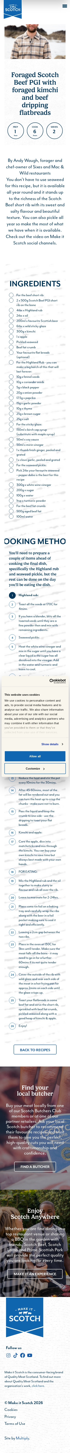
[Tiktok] (15, 1355)
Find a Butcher (35, 1166)
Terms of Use (14, 1423)
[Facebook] (22, 1355)
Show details (49, 744)
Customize (33, 768)
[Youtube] (29, 1355)
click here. (38, 1386)
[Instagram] (8, 1355)
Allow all (35, 756)
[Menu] (65, 6)
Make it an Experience (35, 1274)
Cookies (11, 1409)
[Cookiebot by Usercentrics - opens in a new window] (50, 681)
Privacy (10, 1416)
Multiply (22, 1438)
